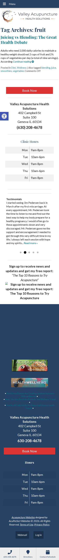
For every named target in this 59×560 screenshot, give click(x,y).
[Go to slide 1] (20, 252)
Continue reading (22, 61)
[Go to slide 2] (25, 252)
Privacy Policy (41, 524)
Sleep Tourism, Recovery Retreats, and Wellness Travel (30, 399)
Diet (13, 67)
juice (53, 67)
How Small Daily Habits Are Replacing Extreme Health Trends (30, 406)
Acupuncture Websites (23, 517)
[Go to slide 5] (37, 252)
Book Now (29, 90)
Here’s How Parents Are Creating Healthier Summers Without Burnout (30, 395)
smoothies (6, 71)
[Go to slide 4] (33, 252)
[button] (4, 116)
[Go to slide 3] (29, 252)
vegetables (18, 71)
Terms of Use (26, 524)
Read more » (31, 243)
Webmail (22, 534)
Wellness (22, 67)
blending (45, 67)
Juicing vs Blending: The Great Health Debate (29, 39)
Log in (38, 534)
